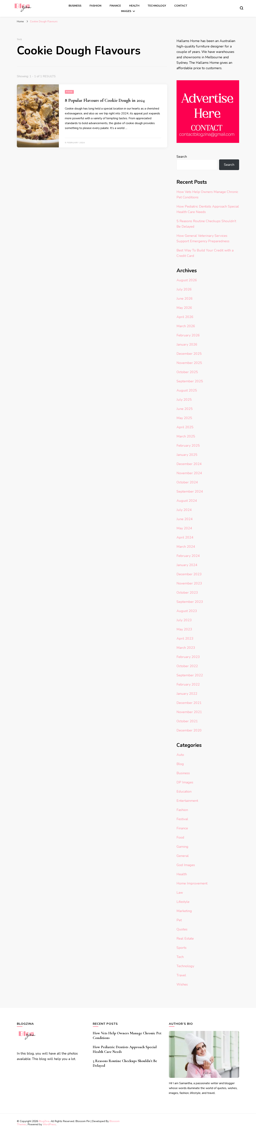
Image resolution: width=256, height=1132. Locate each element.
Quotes (182, 929)
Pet (179, 920)
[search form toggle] (241, 8)
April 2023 (185, 638)
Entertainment (187, 800)
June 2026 (185, 298)
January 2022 (187, 693)
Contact (180, 6)
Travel (181, 975)
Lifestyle (183, 901)
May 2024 (184, 528)
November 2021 (189, 712)
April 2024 (185, 537)
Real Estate (185, 938)
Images (126, 11)
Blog (180, 764)
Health (134, 6)
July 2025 (184, 399)
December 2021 (189, 703)
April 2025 (185, 427)
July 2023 (184, 620)
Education (184, 791)
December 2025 (189, 353)
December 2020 (189, 730)
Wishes (182, 984)
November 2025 (189, 363)
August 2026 (187, 280)
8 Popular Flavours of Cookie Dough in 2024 (105, 100)
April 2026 (185, 317)
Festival (182, 819)
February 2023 (188, 657)
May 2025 (184, 418)
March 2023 (186, 647)
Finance (115, 6)
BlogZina (44, 1121)
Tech (180, 957)
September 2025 (190, 381)
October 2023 (187, 592)
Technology (157, 6)
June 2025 (185, 409)
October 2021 (187, 721)
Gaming (182, 846)
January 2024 (187, 565)
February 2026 (188, 335)
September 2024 (190, 491)
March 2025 (186, 436)
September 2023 (190, 601)
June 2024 (185, 519)
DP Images (185, 782)
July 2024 (184, 510)
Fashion (95, 6)
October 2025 (187, 372)
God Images (186, 865)
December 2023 (189, 574)
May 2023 (184, 629)
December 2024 (189, 464)
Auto (180, 754)
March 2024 (186, 546)
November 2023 (189, 583)
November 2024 (189, 473)
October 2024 (187, 482)
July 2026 (184, 289)
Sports (181, 947)
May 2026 (184, 307)
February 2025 (188, 445)
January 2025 (187, 454)
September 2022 (190, 675)
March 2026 (186, 326)
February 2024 (188, 556)
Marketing (184, 911)
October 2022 (187, 666)
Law (180, 892)
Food (69, 92)
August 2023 (187, 611)
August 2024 (187, 500)
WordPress (49, 1124)
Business (75, 6)
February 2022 (188, 684)
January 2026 (187, 344)
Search (182, 156)
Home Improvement (192, 883)
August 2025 (187, 390)
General (183, 856)
